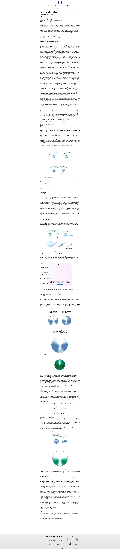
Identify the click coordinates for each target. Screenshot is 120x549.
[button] (60, 284)
